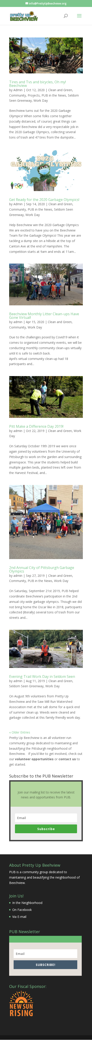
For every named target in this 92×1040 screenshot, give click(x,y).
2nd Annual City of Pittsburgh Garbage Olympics (41, 569)
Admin (18, 90)
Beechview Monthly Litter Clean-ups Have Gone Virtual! (44, 315)
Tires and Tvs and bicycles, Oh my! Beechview (37, 83)
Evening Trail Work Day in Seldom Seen (42, 676)
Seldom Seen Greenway (26, 686)
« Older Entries (19, 732)
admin (17, 322)
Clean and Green (60, 90)
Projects (34, 95)
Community (17, 95)
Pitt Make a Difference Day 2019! (36, 426)
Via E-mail (19, 916)
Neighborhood (31, 903)
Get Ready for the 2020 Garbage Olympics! (44, 199)
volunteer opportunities (34, 759)
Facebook (24, 910)
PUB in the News (54, 95)
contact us (67, 759)
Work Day (40, 100)
